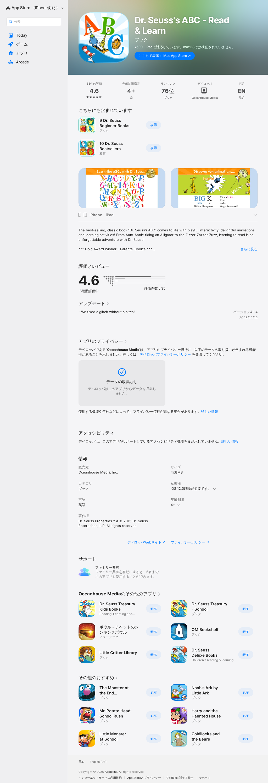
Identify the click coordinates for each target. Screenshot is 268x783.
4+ (173, 505)
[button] (34, 35)
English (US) (98, 761)
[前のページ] (73, 91)
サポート (204, 777)
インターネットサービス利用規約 (100, 777)
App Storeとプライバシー (144, 777)
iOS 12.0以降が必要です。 (191, 488)
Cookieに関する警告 (179, 777)
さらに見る (249, 249)
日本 (81, 761)
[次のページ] (262, 91)
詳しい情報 (209, 411)
